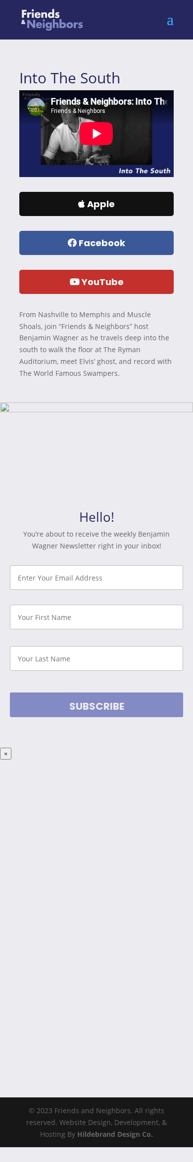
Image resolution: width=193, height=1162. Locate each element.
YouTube (102, 282)
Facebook (101, 243)
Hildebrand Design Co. (115, 1134)
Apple (100, 204)
